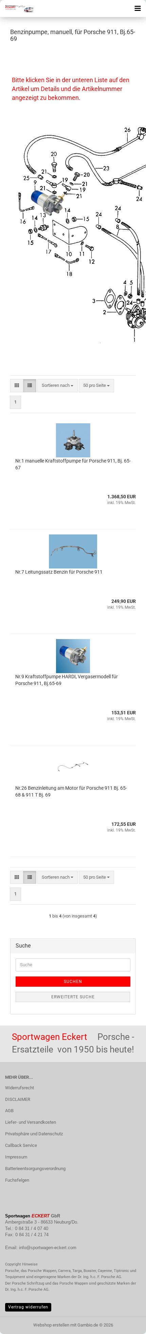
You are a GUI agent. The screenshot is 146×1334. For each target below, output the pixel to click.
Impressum (16, 1156)
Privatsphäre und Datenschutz (34, 1133)
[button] (16, 385)
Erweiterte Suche (73, 997)
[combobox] (57, 385)
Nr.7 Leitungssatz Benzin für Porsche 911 (59, 572)
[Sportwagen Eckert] (17, 8)
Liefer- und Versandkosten (30, 1122)
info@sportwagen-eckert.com (47, 1247)
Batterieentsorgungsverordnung (35, 1168)
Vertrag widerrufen (28, 1307)
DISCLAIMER (17, 1099)
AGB (9, 1110)
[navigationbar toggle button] (137, 8)
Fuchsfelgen (17, 1180)
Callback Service (21, 1145)
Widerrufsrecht (19, 1087)
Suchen (73, 981)
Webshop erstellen (51, 1325)
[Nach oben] (127, 1323)
